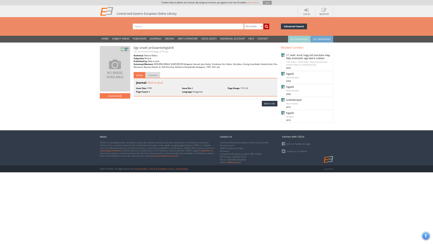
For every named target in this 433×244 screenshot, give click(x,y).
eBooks (169, 38)
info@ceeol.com (233, 162)
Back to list (269, 103)
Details (139, 75)
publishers (206, 150)
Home (105, 38)
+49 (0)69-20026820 (236, 159)
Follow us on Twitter (296, 151)
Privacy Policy (140, 168)
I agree (267, 2)
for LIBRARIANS (322, 39)
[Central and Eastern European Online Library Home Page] (139, 11)
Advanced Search (294, 26)
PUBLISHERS (139, 38)
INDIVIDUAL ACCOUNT (232, 38)
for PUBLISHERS (299, 39)
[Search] (266, 26)
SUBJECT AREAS (120, 38)
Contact (262, 38)
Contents (153, 75)
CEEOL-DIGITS (209, 38)
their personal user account (165, 155)
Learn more (252, 2)
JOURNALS (156, 38)
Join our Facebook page (298, 143)
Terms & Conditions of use (161, 168)
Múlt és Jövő (155, 83)
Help (251, 38)
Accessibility (182, 168)
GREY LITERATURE (188, 38)
